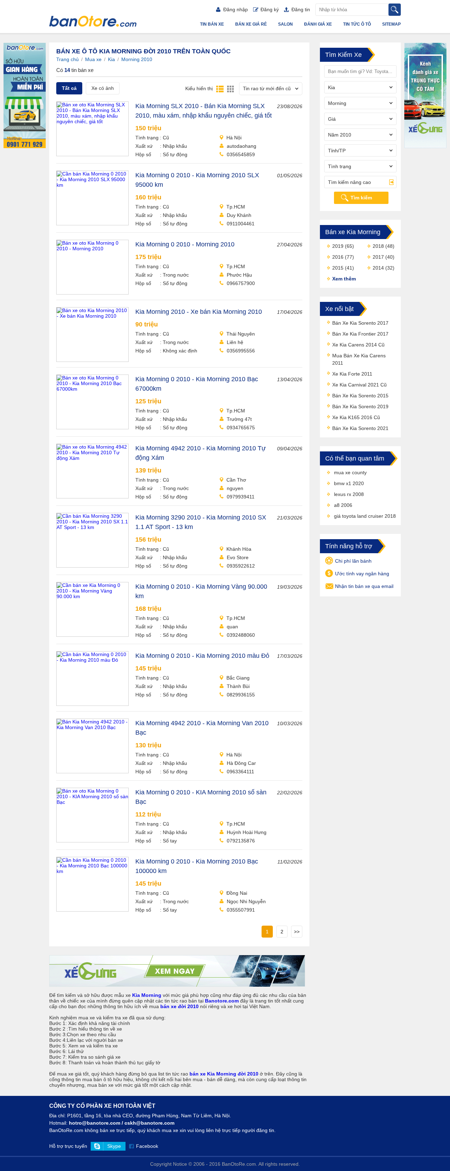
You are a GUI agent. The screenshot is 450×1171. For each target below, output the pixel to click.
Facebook (147, 1146)
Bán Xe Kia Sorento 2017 (360, 323)
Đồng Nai (236, 893)
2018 (378, 246)
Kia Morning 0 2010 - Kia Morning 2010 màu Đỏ (202, 655)
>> (297, 931)
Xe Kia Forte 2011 (352, 374)
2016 (337, 257)
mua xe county (350, 472)
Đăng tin (300, 9)
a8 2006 (343, 505)
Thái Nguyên (240, 334)
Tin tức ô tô (357, 24)
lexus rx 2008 (349, 494)
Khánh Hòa (238, 549)
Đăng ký (270, 9)
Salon (285, 24)
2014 (378, 268)
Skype (114, 1146)
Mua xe (93, 59)
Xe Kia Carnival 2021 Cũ (359, 385)
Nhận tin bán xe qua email (364, 586)
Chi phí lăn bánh (353, 561)
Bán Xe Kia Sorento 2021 (360, 428)
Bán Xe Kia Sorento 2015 (360, 395)
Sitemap (391, 24)
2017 (378, 257)
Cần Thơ (236, 480)
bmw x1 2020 (349, 483)
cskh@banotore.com (149, 1123)
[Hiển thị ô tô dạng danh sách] (220, 88)
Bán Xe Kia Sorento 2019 (360, 406)
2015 (337, 268)
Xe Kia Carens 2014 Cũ (358, 345)
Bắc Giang (238, 678)
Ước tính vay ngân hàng (362, 573)
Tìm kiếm (361, 197)
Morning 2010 (136, 59)
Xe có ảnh (102, 88)
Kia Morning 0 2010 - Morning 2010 (184, 244)
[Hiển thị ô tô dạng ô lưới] (230, 88)
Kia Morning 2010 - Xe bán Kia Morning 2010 (198, 311)
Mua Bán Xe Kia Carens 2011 (359, 359)
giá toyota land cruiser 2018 (365, 516)
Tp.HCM (235, 207)
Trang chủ (67, 59)
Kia (111, 59)
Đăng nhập (235, 9)
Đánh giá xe (318, 24)
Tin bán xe (212, 24)
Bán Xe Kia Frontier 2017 (360, 334)
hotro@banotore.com (94, 1123)
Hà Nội (234, 137)
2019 (337, 246)
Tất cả (69, 88)
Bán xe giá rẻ (251, 24)
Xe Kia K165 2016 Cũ (356, 417)
